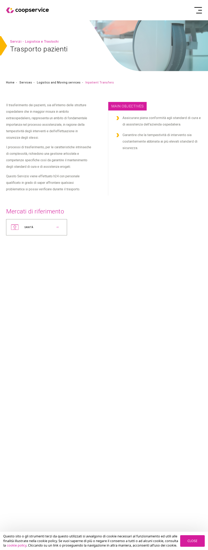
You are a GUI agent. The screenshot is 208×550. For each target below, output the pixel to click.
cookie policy (16, 545)
